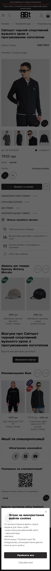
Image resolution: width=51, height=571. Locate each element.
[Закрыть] (46, 511)
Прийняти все (25, 555)
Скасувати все (25, 562)
